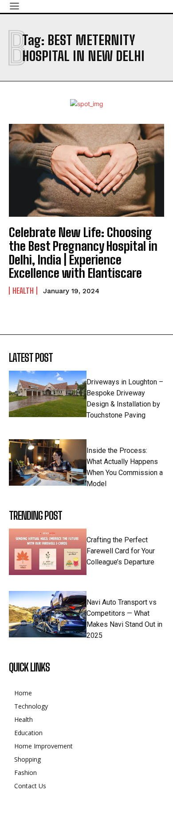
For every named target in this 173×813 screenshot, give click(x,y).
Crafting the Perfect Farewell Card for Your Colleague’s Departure (120, 551)
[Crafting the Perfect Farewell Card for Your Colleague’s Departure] (47, 552)
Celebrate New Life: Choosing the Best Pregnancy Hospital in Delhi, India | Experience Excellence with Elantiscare (83, 252)
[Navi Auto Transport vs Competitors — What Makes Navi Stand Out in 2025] (47, 614)
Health (23, 291)
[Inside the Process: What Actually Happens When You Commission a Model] (47, 462)
